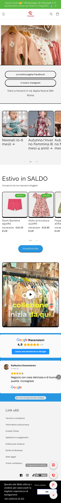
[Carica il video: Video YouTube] (30, 294)
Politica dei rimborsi (15, 444)
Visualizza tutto (31, 248)
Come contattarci (14, 463)
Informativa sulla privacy (17, 425)
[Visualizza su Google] (6, 367)
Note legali (11, 457)
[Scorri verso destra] (37, 162)
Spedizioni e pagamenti (17, 437)
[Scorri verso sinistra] (24, 162)
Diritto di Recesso (14, 450)
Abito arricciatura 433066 (38, 222)
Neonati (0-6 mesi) (12, 142)
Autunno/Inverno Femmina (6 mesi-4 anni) (40, 144)
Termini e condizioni (15, 418)
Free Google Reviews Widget (31, 398)
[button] (3, 14)
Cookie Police (12, 431)
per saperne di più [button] (14, 498)
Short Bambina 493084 (11, 222)
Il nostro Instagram (31, 83)
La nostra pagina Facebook (30, 74)
